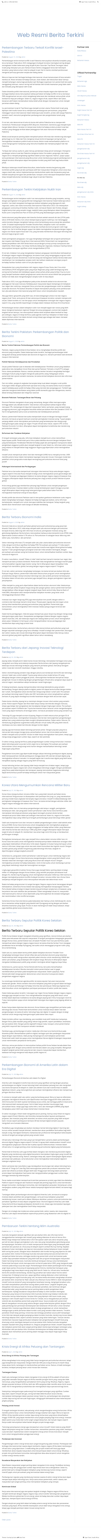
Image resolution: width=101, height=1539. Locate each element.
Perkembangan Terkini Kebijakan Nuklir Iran (31, 189)
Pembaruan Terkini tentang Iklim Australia (30, 1226)
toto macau (81, 197)
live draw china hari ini (85, 134)
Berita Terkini (12, 181)
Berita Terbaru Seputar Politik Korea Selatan (32, 920)
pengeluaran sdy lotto (85, 192)
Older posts (6, 1520)
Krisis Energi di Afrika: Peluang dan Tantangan (33, 1347)
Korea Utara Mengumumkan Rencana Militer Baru (36, 785)
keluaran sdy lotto (84, 202)
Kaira (15, 1537)
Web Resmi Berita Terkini (50, 35)
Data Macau (81, 51)
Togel (79, 76)
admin (23, 57)
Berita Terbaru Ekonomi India (21, 517)
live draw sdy (82, 182)
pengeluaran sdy (83, 158)
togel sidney (81, 206)
